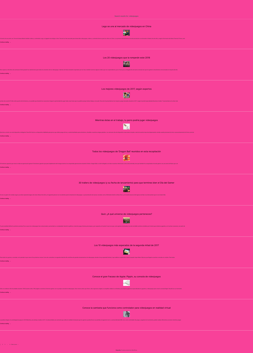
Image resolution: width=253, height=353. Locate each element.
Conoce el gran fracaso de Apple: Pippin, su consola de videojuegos (126, 276)
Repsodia (118, 350)
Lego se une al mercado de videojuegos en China (126, 26)
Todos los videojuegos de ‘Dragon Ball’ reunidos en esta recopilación (126, 151)
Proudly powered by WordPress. (129, 350)
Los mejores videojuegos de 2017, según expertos (126, 89)
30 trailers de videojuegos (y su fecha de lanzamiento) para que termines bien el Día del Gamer (126, 182)
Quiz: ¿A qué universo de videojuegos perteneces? (126, 214)
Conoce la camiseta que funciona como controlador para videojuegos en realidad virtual (126, 308)
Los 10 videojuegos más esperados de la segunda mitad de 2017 (126, 245)
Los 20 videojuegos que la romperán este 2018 (126, 57)
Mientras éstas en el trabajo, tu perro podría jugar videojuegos (126, 120)
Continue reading (5, 42)
